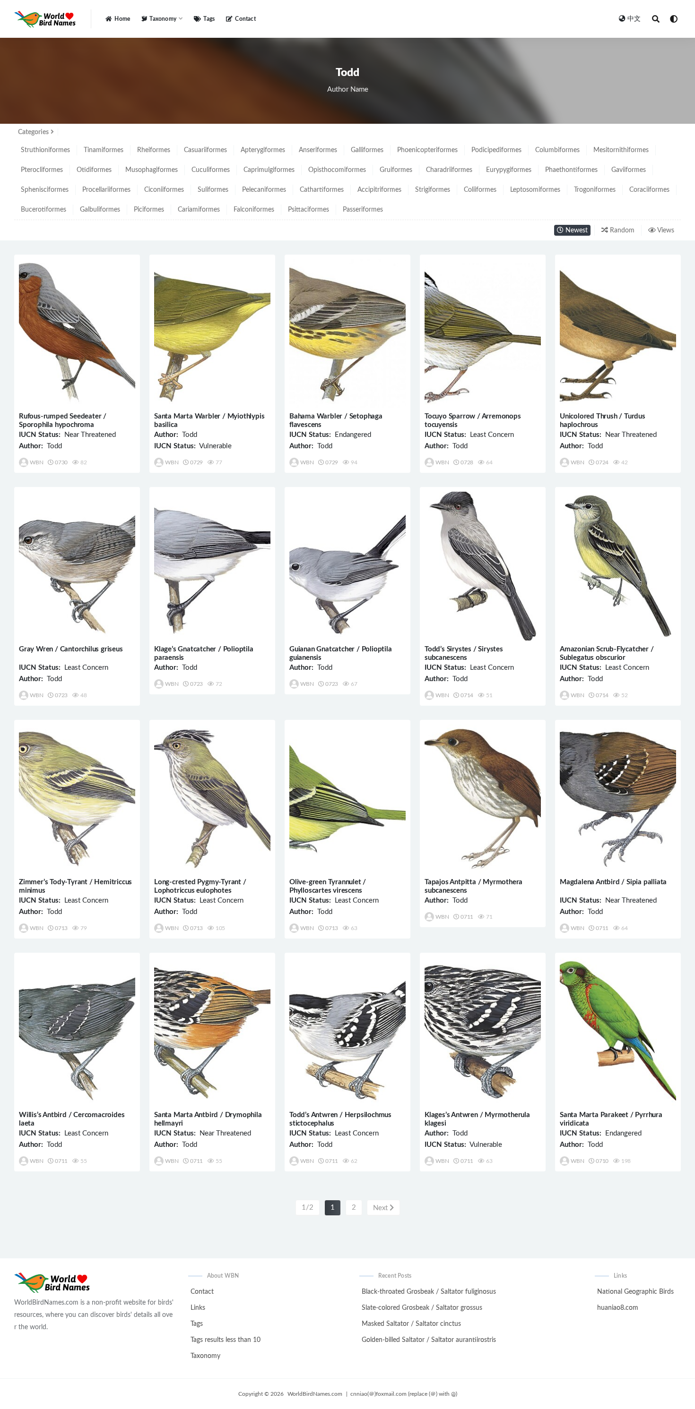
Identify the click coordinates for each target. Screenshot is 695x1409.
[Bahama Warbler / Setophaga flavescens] (347, 333)
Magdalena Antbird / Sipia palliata (613, 882)
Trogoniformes (595, 190)
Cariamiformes (199, 209)
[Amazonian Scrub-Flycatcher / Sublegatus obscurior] (618, 566)
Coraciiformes (649, 190)
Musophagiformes (151, 170)
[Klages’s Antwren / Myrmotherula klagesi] (483, 1031)
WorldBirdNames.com (314, 1394)
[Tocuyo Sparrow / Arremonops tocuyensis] (483, 333)
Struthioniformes (45, 150)
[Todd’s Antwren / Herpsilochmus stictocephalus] (347, 1031)
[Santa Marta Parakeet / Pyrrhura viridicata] (618, 1031)
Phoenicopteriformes (427, 150)
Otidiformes (94, 170)
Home (122, 19)
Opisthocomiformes (337, 170)
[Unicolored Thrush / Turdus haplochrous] (618, 333)
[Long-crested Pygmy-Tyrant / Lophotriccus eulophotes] (212, 799)
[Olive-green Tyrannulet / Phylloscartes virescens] (347, 799)
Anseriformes (318, 150)
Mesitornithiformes (621, 150)
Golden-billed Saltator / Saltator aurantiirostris (429, 1340)
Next (381, 1208)
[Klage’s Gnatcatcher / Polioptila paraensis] (212, 566)
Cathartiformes (322, 190)
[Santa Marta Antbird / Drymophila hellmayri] (212, 1031)
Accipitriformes (379, 190)
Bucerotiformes (43, 209)
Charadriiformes (449, 170)
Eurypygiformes (508, 170)
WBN (36, 462)
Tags (209, 19)
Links (198, 1308)
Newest (576, 230)
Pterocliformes (42, 170)
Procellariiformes (106, 190)
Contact (245, 19)
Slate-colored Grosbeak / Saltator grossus (422, 1308)
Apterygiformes (263, 150)
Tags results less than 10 (226, 1340)
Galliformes (367, 150)
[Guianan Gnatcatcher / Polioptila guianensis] (347, 566)
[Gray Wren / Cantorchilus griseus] (77, 566)
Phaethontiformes (571, 170)
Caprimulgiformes (269, 170)
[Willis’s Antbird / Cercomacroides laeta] (77, 1031)
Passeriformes (363, 209)
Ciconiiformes (164, 190)
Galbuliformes (100, 209)
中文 (634, 19)
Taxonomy (205, 1356)
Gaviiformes (628, 170)
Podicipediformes (496, 150)
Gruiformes (396, 170)
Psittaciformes (308, 209)
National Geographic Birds (635, 1292)
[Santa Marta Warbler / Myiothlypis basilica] (212, 333)
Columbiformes (557, 150)
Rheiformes (153, 150)
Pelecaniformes (264, 190)
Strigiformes (432, 190)
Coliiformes (480, 190)
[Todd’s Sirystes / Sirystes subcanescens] (483, 566)
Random (621, 230)
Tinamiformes (103, 150)
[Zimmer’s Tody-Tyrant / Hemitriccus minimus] (77, 799)
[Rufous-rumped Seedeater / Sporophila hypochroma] (77, 333)
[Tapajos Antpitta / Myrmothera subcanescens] (483, 799)
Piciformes (149, 209)
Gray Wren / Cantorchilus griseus (71, 649)
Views (665, 230)
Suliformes (213, 190)
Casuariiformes (205, 150)
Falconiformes (254, 209)
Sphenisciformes (45, 190)
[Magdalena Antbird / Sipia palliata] (618, 799)
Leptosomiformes (535, 190)
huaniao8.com (617, 1308)
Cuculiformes (210, 170)
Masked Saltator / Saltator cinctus (411, 1324)
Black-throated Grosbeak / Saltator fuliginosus (429, 1292)
